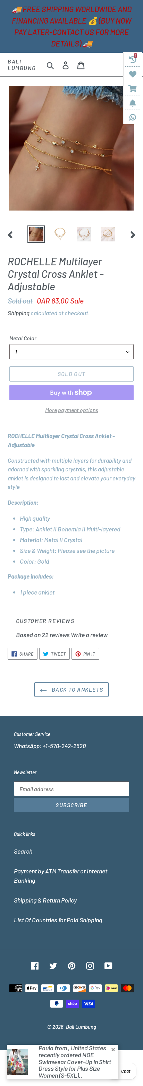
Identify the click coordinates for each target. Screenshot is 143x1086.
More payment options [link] (71, 410)
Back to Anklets (76, 689)
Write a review (89, 635)
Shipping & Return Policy (45, 900)
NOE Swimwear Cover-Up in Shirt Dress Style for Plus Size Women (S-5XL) (75, 1065)
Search (23, 851)
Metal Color (22, 338)
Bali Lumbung (22, 64)
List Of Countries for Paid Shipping (58, 920)
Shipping (19, 312)
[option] (36, 234)
